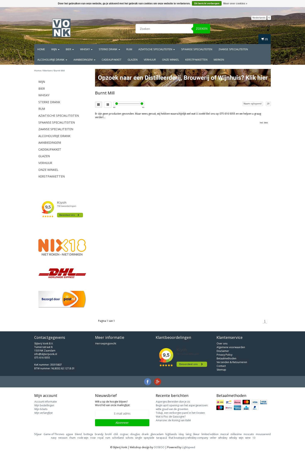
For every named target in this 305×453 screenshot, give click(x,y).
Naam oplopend (252, 103)
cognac (124, 434)
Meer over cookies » (235, 3)
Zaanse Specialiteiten (233, 49)
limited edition (209, 434)
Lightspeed (188, 447)
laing (188, 434)
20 (268, 103)
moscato (249, 434)
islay (181, 434)
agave (69, 434)
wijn (241, 438)
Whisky (85, 49)
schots (129, 438)
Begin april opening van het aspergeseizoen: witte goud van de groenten (182, 407)
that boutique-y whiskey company (188, 438)
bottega (88, 434)
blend (78, 434)
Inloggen (262, 26)
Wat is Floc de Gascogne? (170, 416)
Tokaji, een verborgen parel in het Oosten (180, 413)
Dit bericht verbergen (206, 3)
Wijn (54, 49)
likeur (196, 434)
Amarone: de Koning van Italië (173, 420)
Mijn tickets (40, 409)
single (138, 438)
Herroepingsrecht (105, 343)
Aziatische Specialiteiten (155, 49)
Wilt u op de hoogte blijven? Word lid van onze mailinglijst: (112, 403)
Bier (69, 49)
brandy (99, 434)
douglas (135, 434)
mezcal (224, 434)
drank (145, 434)
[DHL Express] (62, 273)
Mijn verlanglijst (43, 413)
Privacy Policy (224, 354)
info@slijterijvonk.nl (45, 354)
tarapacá (161, 438)
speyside (149, 438)
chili (115, 434)
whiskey (222, 438)
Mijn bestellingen (44, 405)
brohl (108, 434)
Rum (129, 49)
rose (93, 438)
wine (248, 438)
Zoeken (201, 29)
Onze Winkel (170, 59)
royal (101, 438)
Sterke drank (108, 49)
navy (53, 438)
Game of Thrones (54, 434)
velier (213, 438)
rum (107, 438)
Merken (219, 59)
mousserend (263, 434)
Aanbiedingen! (83, 59)
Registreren (260, 30)
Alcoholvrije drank (51, 59)
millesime (236, 434)
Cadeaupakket (111, 59)
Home (41, 49)
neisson (62, 438)
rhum (72, 438)
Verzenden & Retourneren (232, 362)
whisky (233, 438)
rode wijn (82, 438)
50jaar (38, 434)
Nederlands (259, 17)
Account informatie (45, 401)
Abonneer (122, 423)
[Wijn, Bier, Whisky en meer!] (61, 28)
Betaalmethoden (226, 358)
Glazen (133, 59)
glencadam (156, 434)
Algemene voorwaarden (231, 347)
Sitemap (221, 369)
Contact (221, 366)
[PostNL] (62, 299)
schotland (118, 438)
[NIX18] (62, 247)
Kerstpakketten (196, 59)
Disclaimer (223, 351)
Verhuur (150, 59)
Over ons (222, 343)
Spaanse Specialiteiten (196, 49)
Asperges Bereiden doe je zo (173, 401)
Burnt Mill (59, 70)
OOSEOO (159, 447)
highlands (171, 434)
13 (254, 438)
